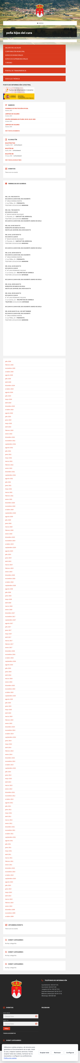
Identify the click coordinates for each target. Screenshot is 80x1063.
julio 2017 (8, 627)
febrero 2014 (9, 751)
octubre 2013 (9, 765)
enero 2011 (8, 865)
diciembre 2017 (10, 613)
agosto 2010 (9, 882)
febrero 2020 (9, 530)
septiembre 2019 (10, 547)
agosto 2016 (9, 665)
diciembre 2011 (10, 827)
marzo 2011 (8, 858)
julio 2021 (8, 482)
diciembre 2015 (10, 685)
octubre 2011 (9, 834)
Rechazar (57, 1052)
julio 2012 (8, 806)
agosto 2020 (9, 516)
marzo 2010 (8, 899)
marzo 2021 (8, 492)
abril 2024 (8, 403)
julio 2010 (8, 885)
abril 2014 (8, 747)
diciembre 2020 (10, 503)
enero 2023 (8, 434)
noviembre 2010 (10, 872)
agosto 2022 (9, 447)
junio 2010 (8, 889)
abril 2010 (8, 896)
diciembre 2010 (10, 868)
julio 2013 (8, 772)
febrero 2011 (9, 861)
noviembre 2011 (10, 830)
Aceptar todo (44, 1052)
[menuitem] (34, 48)
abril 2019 (8, 561)
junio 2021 (8, 485)
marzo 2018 (8, 606)
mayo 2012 (8, 813)
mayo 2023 (8, 423)
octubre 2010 (9, 875)
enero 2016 (8, 682)
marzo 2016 (8, 678)
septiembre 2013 (10, 768)
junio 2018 (8, 596)
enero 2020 (8, 534)
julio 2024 (8, 396)
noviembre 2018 (10, 578)
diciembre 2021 (10, 472)
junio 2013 (8, 775)
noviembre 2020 (10, 506)
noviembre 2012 (10, 796)
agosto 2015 (9, 699)
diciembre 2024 (10, 385)
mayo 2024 (8, 399)
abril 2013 (8, 782)
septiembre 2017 (10, 620)
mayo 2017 (8, 634)
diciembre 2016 (10, 651)
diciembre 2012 (10, 792)
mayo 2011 (8, 851)
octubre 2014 (9, 734)
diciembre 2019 (10, 537)
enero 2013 (8, 789)
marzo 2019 (8, 565)
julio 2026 (8, 361)
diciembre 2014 (10, 727)
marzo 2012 (8, 820)
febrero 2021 (9, 496)
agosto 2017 (9, 623)
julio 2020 (8, 520)
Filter (7, 1028)
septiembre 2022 (10, 444)
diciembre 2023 (10, 406)
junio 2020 (8, 523)
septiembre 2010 (10, 878)
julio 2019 (8, 554)
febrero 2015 (9, 720)
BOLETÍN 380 (9, 154)
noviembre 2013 (10, 761)
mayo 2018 (8, 599)
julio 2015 (8, 703)
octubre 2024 (9, 389)
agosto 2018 (9, 589)
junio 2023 (8, 420)
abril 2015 (8, 713)
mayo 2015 (8, 709)
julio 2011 (8, 844)
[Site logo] (40, 17)
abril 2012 (8, 816)
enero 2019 (8, 572)
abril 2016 (8, 675)
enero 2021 (8, 499)
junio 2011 (8, 847)
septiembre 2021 (10, 475)
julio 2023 (8, 416)
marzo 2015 (8, 716)
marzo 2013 (8, 785)
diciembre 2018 (10, 575)
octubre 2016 (9, 658)
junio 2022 (8, 454)
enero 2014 (8, 754)
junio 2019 (8, 558)
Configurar (70, 1052)
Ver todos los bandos (12, 131)
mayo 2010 (8, 892)
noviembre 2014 (10, 730)
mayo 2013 (8, 778)
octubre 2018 (9, 582)
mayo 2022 (8, 458)
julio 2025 (8, 379)
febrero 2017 (9, 644)
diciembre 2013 (10, 758)
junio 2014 (8, 741)
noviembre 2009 (10, 913)
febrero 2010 (9, 903)
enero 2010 (8, 906)
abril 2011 (8, 854)
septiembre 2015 (10, 696)
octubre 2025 (9, 372)
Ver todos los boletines (13, 160)
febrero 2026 (9, 365)
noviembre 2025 (10, 368)
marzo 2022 (8, 461)
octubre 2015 (9, 692)
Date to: (6, 1020)
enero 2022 (8, 468)
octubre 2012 (9, 799)
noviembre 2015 (10, 689)
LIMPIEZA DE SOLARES (12, 114)
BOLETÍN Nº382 (10, 143)
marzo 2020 (8, 527)
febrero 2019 (9, 568)
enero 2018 (8, 609)
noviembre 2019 (10, 541)
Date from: (6, 1013)
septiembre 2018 (10, 585)
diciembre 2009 (10, 909)
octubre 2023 (9, 409)
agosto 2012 (9, 803)
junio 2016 (8, 672)
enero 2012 (8, 823)
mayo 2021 (8, 489)
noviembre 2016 (10, 654)
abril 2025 (8, 382)
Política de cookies (10, 1058)
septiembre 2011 (10, 837)
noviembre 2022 (10, 441)
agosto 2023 (9, 413)
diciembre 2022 (10, 437)
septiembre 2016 (10, 661)
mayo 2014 (8, 744)
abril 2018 (8, 603)
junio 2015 (8, 706)
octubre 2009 (9, 916)
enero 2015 (8, 723)
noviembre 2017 (10, 616)
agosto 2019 (9, 551)
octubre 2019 (9, 544)
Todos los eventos (9, 1033)
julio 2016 (8, 668)
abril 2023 (8, 427)
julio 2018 (8, 592)
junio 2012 (8, 809)
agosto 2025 (9, 375)
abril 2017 (8, 637)
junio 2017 (8, 630)
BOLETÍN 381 (9, 148)
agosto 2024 (9, 392)
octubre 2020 (9, 509)
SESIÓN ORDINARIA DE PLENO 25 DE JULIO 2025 (20, 119)
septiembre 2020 (10, 513)
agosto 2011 (9, 841)
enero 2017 (8, 647)
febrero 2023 (9, 430)
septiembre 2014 (10, 737)
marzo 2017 (8, 641)
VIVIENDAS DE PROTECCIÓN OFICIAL (16, 108)
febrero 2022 (9, 465)
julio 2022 (8, 451)
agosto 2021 (9, 478)
